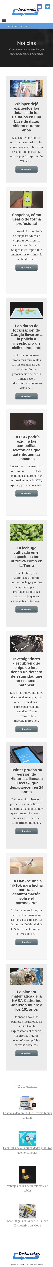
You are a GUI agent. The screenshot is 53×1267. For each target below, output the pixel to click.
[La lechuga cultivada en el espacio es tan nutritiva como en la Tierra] (26, 540)
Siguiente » (30, 1086)
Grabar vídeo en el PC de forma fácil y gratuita (27, 1115)
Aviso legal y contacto (36, 1264)
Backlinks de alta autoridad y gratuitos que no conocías (27, 1150)
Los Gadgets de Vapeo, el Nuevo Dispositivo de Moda (27, 1223)
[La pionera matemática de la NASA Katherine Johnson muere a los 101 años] (26, 984)
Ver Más (27, 169)
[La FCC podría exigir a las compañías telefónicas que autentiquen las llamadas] (26, 429)
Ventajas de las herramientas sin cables (27, 1188)
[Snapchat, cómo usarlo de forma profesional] (26, 207)
